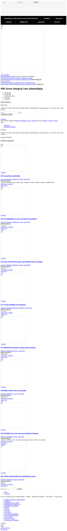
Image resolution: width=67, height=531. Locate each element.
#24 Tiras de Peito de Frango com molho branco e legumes (22, 262)
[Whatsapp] (18, 12)
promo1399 (35, 120)
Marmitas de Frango (17, 265)
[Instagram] (13, 7)
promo (55, 120)
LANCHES (41, 22)
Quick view (4, 185)
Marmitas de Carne (9, 76)
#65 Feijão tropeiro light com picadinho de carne (18, 476)
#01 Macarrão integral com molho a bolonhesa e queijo (16, 79)
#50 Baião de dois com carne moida (13, 390)
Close (2, 524)
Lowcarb (3, 179)
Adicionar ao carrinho (6, 114)
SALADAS (59, 18)
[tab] (35, 125)
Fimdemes (44, 120)
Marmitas (17, 120)
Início (2, 76)
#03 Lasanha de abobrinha (10, 176)
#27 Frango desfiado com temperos (13, 305)
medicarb (50, 120)
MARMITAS (24, 22)
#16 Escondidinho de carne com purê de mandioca (19, 219)
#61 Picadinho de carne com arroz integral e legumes (19, 433)
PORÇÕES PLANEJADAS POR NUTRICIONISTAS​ (21, 18)
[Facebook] (7, 7)
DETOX (57, 22)
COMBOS (46, 18)
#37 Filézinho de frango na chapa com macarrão (18, 347)
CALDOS (8, 22)
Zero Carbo (28, 308)
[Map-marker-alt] (18, 7)
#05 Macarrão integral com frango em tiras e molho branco (17, 84)
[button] (7, 184)
